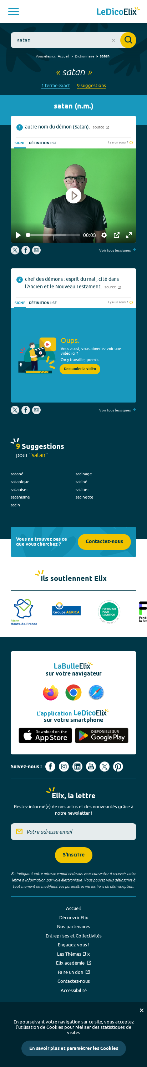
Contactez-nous (104, 541)
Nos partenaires (73, 926)
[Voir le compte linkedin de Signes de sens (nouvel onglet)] (77, 767)
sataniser (19, 489)
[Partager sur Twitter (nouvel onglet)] (15, 253)
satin (15, 504)
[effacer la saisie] (113, 40)
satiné (81, 481)
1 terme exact (55, 85)
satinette (84, 497)
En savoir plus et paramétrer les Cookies (73, 1048)
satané (17, 473)
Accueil (63, 56)
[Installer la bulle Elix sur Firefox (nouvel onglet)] (52, 693)
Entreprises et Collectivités (74, 936)
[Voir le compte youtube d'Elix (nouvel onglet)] (91, 767)
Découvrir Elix (73, 917)
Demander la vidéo (80, 368)
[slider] (53, 235)
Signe (20, 143)
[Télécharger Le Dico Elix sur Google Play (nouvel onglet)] (101, 736)
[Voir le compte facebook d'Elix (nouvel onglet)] (50, 767)
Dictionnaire (84, 56)
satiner (82, 489)
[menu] (13, 11)
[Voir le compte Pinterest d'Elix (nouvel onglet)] (118, 767)
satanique (20, 481)
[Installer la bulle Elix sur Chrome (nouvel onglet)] (75, 693)
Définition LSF (43, 143)
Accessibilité (74, 990)
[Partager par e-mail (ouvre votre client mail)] (36, 253)
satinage (84, 473)
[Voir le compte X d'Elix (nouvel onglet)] (105, 767)
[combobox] (73, 40)
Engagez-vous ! (74, 944)
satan (105, 56)
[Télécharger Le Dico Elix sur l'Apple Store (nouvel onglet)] (45, 736)
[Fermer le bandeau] (141, 1010)
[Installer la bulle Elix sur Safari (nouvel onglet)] (96, 693)
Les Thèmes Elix (73, 954)
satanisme (20, 497)
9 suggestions (91, 85)
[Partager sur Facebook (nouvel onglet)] (25, 253)
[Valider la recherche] (128, 40)
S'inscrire (74, 855)
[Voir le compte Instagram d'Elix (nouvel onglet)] (64, 767)
